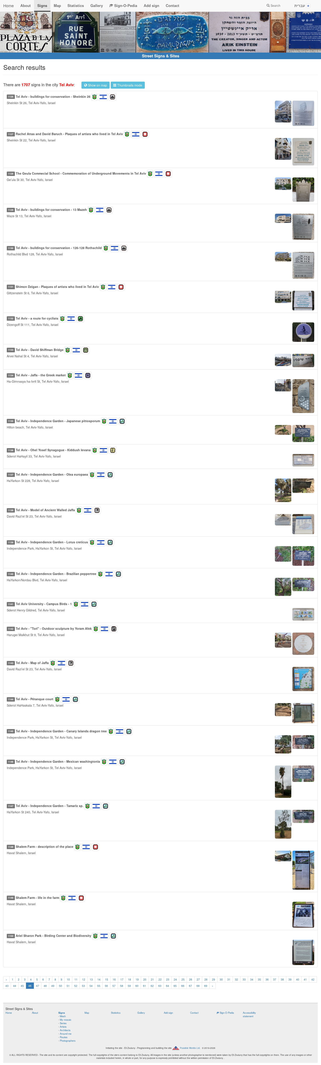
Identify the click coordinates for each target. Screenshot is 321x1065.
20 (144, 979)
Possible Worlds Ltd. (190, 1047)
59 (129, 986)
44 (14, 986)
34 (251, 979)
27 (198, 979)
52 (75, 986)
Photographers (68, 1040)
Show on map (97, 85)
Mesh (63, 1016)
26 (190, 979)
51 (68, 986)
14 (98, 979)
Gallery (96, 5)
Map (57, 5)
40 (297, 979)
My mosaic (65, 1019)
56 (106, 986)
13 (91, 979)
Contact (172, 5)
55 (98, 986)
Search (275, 5)
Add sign (151, 5)
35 (259, 979)
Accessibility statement (249, 1014)
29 (213, 979)
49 (52, 986)
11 (76, 979)
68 (198, 986)
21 (152, 979)
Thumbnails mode (129, 85)
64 (167, 986)
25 (183, 979)
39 (290, 979)
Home (8, 5)
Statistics (75, 5)
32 (236, 979)
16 (114, 979)
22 (160, 979)
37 (274, 979)
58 (121, 986)
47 (37, 986)
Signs (42, 5)
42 (312, 979)
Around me (65, 1033)
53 (83, 986)
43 (7, 986)
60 (136, 986)
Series (63, 1023)
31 (228, 979)
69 (205, 986)
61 (144, 986)
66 (182, 986)
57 (114, 986)
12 (83, 979)
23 (167, 979)
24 (175, 979)
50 (60, 986)
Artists (63, 1026)
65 (175, 986)
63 (159, 986)
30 (221, 979)
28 (205, 979)
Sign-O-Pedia (125, 5)
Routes (63, 1037)
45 (22, 986)
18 (129, 979)
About (25, 5)
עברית (300, 5)
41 (305, 979)
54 (91, 986)
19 (137, 979)
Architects (65, 1030)
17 (121, 979)
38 (282, 979)
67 (190, 986)
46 (29, 986)
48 (45, 986)
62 (152, 986)
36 (267, 979)
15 (106, 979)
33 (244, 979)
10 (68, 979)
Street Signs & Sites (160, 56)
